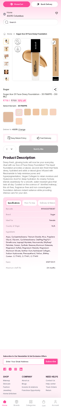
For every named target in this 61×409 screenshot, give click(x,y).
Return (48, 390)
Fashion (6, 387)
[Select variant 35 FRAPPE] (19, 112)
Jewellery (7, 390)
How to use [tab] (29, 202)
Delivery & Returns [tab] (48, 202)
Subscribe (51, 361)
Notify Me (38, 149)
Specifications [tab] (14, 202)
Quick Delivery (46, 4)
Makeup (6, 380)
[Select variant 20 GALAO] (27, 112)
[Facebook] (5, 369)
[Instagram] (15, 369)
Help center (51, 384)
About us (25, 380)
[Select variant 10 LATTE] (19, 121)
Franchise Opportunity (31, 390)
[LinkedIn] (21, 369)
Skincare (6, 384)
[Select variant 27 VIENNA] (36, 112)
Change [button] (21, 129)
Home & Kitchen (9, 394)
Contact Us (50, 380)
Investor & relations (30, 387)
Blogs (24, 384)
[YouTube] (10, 369)
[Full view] (54, 42)
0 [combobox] (7, 149)
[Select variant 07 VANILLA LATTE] (53, 112)
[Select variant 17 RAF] (44, 112)
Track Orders (51, 387)
